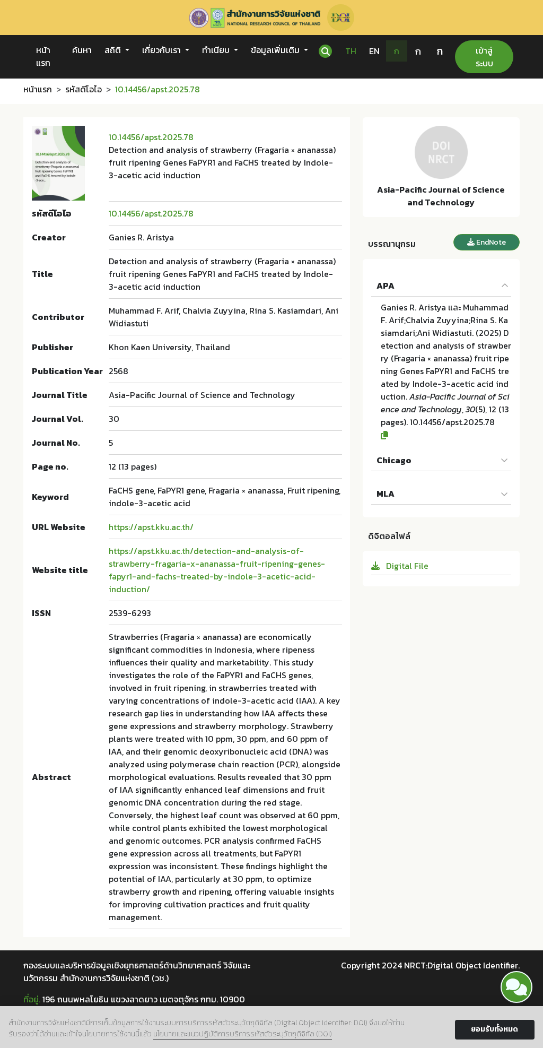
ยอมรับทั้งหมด (494, 1029)
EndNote (490, 242)
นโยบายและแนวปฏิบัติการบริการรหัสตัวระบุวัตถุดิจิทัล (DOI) (242, 1034)
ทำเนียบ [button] (217, 50)
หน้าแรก (43, 56)
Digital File (406, 565)
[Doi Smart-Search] (516, 987)
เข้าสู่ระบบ (484, 57)
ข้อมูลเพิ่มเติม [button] (276, 50)
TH (350, 51)
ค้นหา (82, 50)
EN (374, 51)
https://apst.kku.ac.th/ (151, 527)
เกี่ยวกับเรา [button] (162, 50)
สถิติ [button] (113, 50)
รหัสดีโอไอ (83, 89)
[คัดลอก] (446, 435)
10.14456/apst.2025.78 (151, 137)
